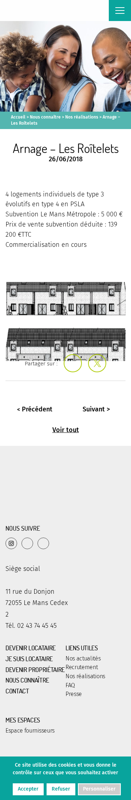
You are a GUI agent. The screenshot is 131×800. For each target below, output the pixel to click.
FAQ (70, 685)
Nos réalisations (81, 117)
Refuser (61, 789)
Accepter (28, 789)
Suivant (94, 409)
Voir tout (65, 430)
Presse (74, 694)
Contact (17, 691)
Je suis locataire (29, 659)
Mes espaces (22, 720)
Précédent (37, 409)
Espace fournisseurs (30, 731)
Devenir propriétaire (35, 669)
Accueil (18, 117)
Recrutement (82, 667)
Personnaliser (99, 789)
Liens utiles (82, 648)
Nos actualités (83, 658)
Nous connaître (45, 117)
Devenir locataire (30, 648)
